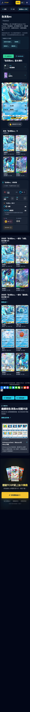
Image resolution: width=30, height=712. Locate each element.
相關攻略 (13, 46)
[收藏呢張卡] (8, 56)
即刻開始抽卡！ (16, 495)
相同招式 (6, 46)
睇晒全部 (3, 302)
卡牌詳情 (16, 41)
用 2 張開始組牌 (20, 398)
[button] (23, 2)
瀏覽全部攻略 (5, 417)
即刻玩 (18, 2)
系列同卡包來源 (8, 41)
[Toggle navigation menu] (27, 2)
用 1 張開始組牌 (7, 398)
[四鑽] (8, 227)
